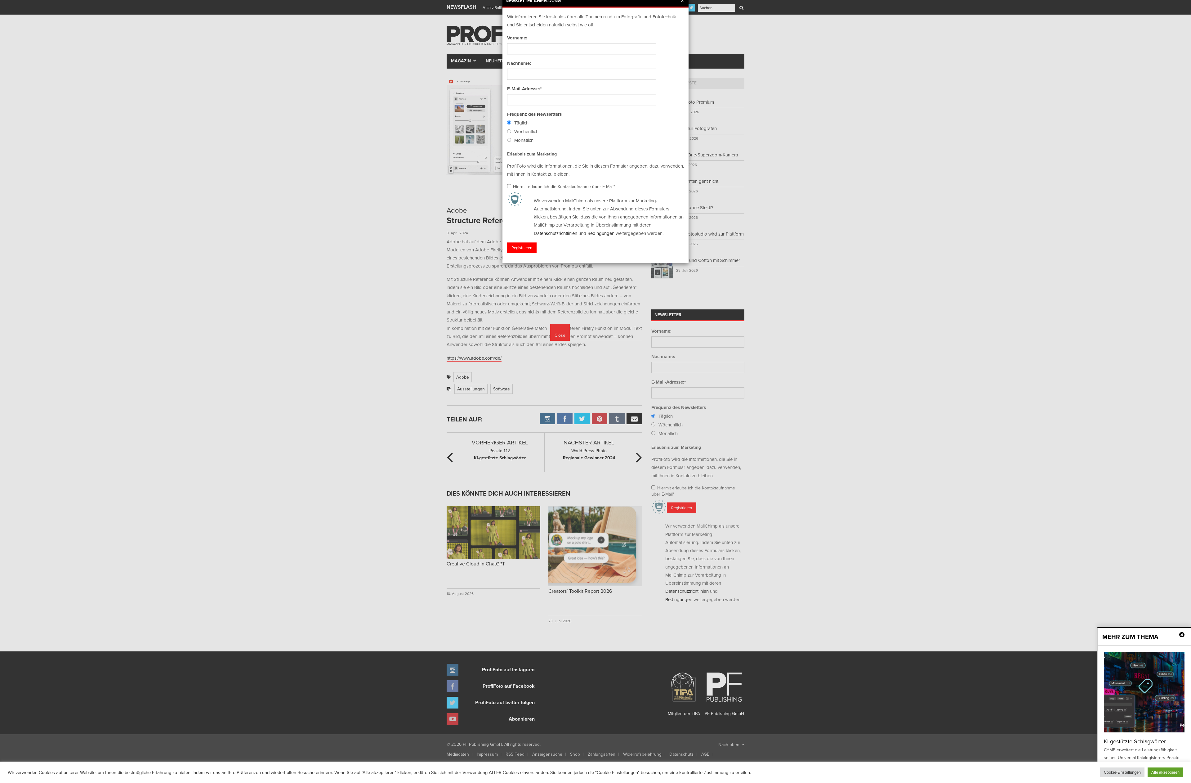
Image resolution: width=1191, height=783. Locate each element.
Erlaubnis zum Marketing (532, 154)
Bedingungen (600, 233)
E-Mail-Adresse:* (524, 88)
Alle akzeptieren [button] (1165, 772)
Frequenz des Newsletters (534, 114)
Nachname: (519, 63)
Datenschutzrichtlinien (555, 233)
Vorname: (517, 37)
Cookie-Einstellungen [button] (1122, 772)
